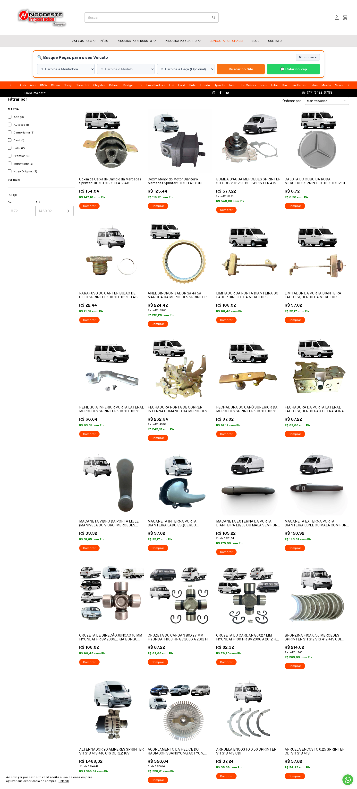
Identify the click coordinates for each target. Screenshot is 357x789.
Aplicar (68, 211)
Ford (181, 85)
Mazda (326, 85)
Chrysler (99, 85)
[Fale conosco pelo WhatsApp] (347, 779)
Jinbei (275, 85)
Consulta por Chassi (226, 41)
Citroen (114, 85)
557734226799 (317, 92)
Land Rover (299, 85)
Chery (68, 85)
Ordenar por (291, 101)
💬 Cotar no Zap (293, 69)
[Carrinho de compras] (344, 17)
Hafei (192, 85)
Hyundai (219, 85)
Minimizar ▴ (308, 57)
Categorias (81, 41)
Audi (22, 85)
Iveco (233, 85)
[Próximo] (348, 85)
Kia (284, 85)
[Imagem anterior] (86, 138)
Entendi (64, 781)
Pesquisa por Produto (134, 41)
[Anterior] (11, 85)
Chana (55, 85)
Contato (275, 41)
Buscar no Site (241, 69)
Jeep (263, 85)
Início (104, 41)
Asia (33, 85)
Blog (256, 41)
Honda (205, 85)
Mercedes (342, 85)
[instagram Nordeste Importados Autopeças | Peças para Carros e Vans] (213, 93)
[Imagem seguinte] (136, 138)
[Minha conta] (336, 17)
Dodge (128, 85)
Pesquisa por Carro (181, 41)
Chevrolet (82, 85)
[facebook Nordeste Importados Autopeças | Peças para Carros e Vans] (220, 93)
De (9, 202)
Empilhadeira (155, 85)
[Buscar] (214, 17)
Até (37, 202)
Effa (140, 85)
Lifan (314, 85)
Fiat (171, 85)
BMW (43, 85)
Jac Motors (248, 85)
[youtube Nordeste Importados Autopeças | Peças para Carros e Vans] (227, 93)
